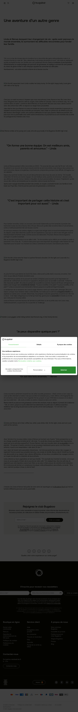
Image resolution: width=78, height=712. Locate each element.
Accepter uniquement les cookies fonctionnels (14, 370)
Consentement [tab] (13, 344)
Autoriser (64, 370)
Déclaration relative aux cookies (29, 361)
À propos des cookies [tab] (64, 344)
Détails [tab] (39, 344)
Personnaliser (38, 370)
